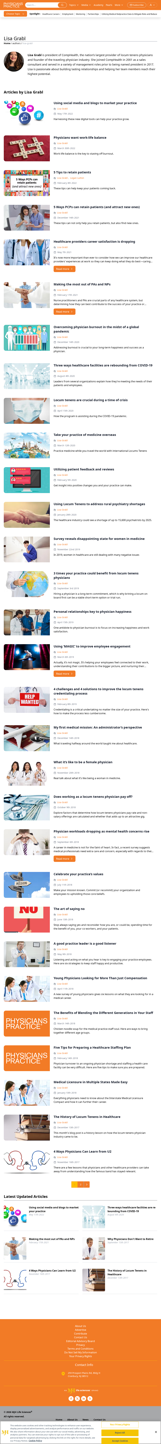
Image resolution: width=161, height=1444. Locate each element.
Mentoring (80, 14)
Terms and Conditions (80, 1348)
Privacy (80, 1345)
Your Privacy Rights (80, 1356)
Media (84, 4)
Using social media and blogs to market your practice (54, 1209)
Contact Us (80, 1337)
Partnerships (93, 14)
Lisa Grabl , (63, 177)
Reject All (120, 1432)
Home (7, 43)
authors (16, 43)
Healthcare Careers (51, 14)
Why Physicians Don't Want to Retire (130, 1239)
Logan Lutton (77, 177)
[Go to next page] (87, 1184)
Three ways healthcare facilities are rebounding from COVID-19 (132, 1209)
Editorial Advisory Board (80, 1341)
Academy (98, 4)
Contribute (80, 1333)
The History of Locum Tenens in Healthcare (127, 1272)
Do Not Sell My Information (80, 1352)
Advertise (80, 1330)
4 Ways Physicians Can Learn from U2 (52, 1270)
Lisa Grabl (62, 108)
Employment (67, 14)
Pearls (109, 4)
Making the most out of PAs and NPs (52, 1239)
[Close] (156, 1432)
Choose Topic (13, 13)
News (86, 1419)
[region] (80, 1432)
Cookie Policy (35, 1440)
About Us (80, 1326)
